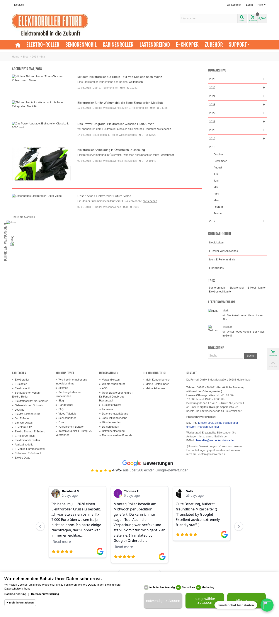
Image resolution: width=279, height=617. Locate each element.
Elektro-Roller (42, 44)
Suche (251, 355)
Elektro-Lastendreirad (26, 414)
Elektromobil (237, 287)
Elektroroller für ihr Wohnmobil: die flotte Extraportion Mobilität (120, 102)
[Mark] (213, 310)
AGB (103, 388)
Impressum (107, 409)
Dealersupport (109, 426)
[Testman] (214, 328)
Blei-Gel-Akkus (22, 422)
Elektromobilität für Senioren (30, 401)
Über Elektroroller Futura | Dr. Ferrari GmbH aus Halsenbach (116, 396)
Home (15, 56)
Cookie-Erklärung (15, 594)
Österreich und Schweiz (27, 405)
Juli (216, 174)
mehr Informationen (21, 602)
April (216, 193)
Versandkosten (109, 379)
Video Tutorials (66, 413)
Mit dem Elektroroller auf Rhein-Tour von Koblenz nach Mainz (119, 76)
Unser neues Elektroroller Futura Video (104, 196)
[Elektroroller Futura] (50, 24)
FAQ (59, 409)
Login (249, 4)
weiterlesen (136, 81)
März (216, 200)
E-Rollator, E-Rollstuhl (26, 453)
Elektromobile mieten (26, 440)
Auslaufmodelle (22, 444)
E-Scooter (19, 384)
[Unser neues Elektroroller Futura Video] (37, 195)
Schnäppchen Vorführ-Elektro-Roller (26, 394)
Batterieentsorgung (112, 431)
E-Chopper (187, 44)
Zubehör (214, 44)
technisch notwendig (162, 587)
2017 (212, 221)
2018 (35, 56)
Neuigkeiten (99, 134)
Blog (26, 56)
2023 (212, 104)
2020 (212, 130)
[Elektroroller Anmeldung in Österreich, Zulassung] (41, 163)
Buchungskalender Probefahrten (68, 394)
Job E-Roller (21, 418)
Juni (216, 180)
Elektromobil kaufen (220, 291)
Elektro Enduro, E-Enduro (28, 431)
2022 (212, 113)
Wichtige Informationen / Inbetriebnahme (71, 381)
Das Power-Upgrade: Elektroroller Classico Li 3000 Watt (115, 124)
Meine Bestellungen (156, 384)
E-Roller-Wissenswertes (106, 107)
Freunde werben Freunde (115, 435)
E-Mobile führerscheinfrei (28, 448)
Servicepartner (66, 418)
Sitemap (62, 387)
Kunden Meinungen (5, 242)
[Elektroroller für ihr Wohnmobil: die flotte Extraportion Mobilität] (41, 104)
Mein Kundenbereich (156, 379)
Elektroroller (20, 379)
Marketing (208, 587)
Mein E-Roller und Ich (105, 87)
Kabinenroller (118, 44)
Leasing (18, 409)
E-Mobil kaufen (256, 287)
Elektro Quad (21, 457)
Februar (218, 206)
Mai (216, 187)
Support (238, 44)
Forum (61, 422)
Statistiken (188, 587)
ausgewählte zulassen (205, 601)
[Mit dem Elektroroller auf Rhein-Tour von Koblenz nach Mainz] (41, 78)
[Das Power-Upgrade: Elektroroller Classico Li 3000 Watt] (41, 125)
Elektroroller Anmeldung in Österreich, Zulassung (111, 149)
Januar (218, 213)
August (218, 167)
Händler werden (110, 422)
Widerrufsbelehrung (112, 384)
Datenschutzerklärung (113, 413)
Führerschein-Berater (70, 426)
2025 (212, 87)
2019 (212, 138)
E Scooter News (110, 404)
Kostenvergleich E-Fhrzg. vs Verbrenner (74, 433)
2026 (212, 79)
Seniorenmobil (81, 44)
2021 (212, 121)
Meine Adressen (154, 388)
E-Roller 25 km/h (23, 435)
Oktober (218, 154)
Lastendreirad (155, 44)
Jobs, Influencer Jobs (113, 418)
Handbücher (64, 404)
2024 (212, 96)
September (220, 161)
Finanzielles (129, 160)
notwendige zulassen (163, 601)
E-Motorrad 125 (22, 427)
